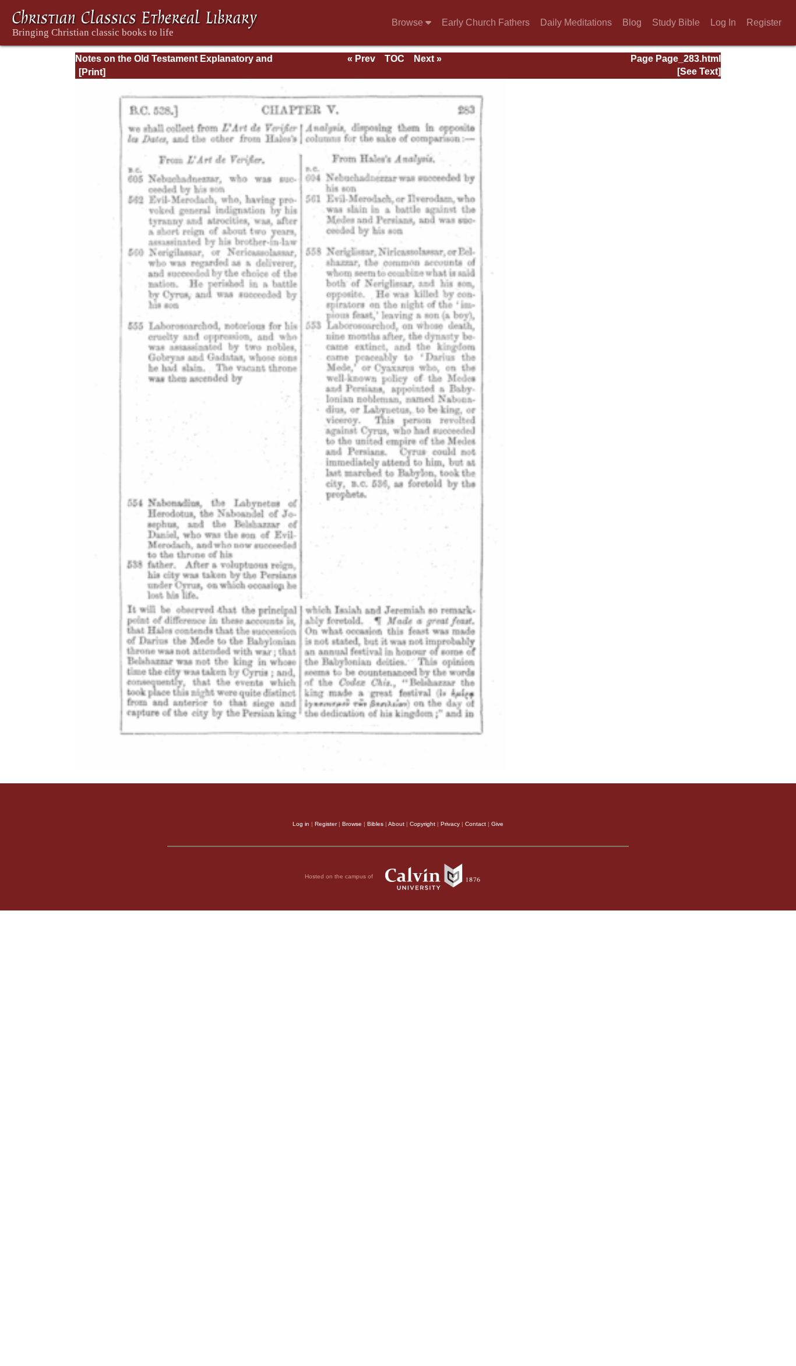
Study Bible (676, 22)
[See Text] (699, 71)
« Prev (361, 59)
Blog (632, 22)
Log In (723, 22)
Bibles (375, 824)
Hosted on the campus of (340, 876)
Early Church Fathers (486, 22)
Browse (408, 22)
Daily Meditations (576, 22)
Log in (301, 824)
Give (497, 824)
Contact (475, 824)
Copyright (422, 824)
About (396, 824)
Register (763, 22)
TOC (394, 59)
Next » (428, 59)
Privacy (450, 824)
